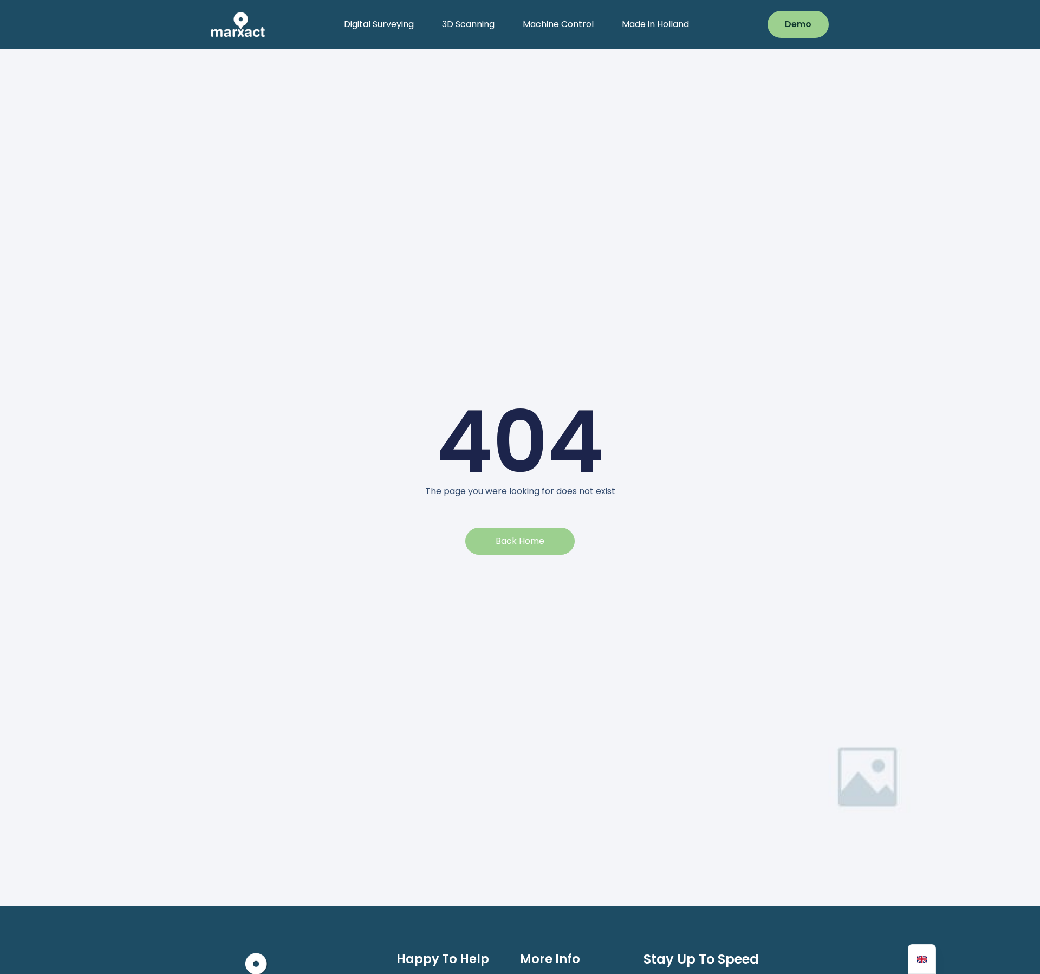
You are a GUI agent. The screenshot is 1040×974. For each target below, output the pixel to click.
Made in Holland (655, 24)
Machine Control (558, 24)
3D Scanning (468, 24)
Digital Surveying (379, 24)
